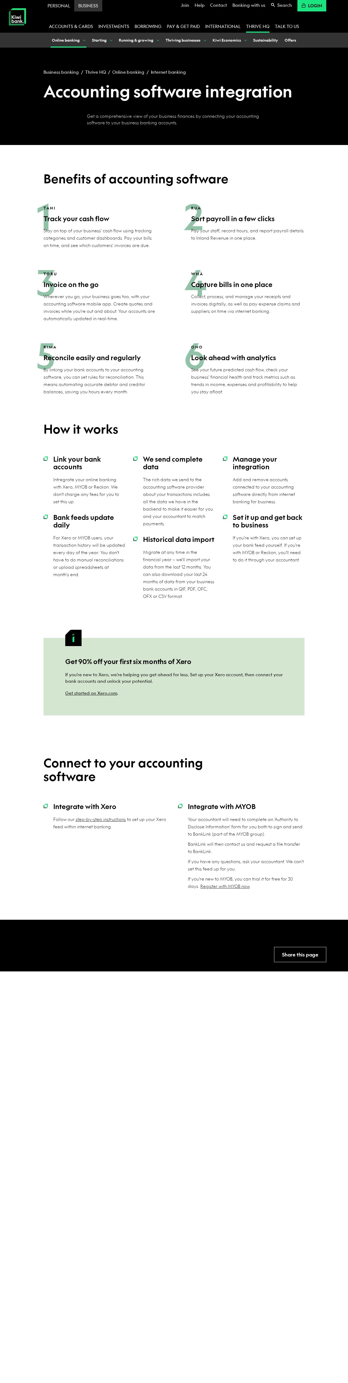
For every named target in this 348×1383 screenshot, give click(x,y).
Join (185, 5)
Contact (218, 5)
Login (315, 5)
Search (284, 5)
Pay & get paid (183, 26)
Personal (59, 5)
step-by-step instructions (101, 819)
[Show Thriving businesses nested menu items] (204, 40)
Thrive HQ (257, 26)
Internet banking (168, 72)
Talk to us (287, 26)
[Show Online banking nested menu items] (83, 40)
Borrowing (148, 26)
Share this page (300, 955)
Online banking (128, 72)
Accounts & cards (71, 26)
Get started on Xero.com (91, 693)
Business (88, 5)
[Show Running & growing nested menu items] (157, 40)
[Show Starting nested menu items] (110, 40)
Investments (113, 26)
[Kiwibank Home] (17, 29)
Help (200, 5)
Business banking (61, 72)
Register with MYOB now (225, 886)
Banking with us (248, 5)
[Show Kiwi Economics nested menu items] (245, 40)
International (223, 26)
